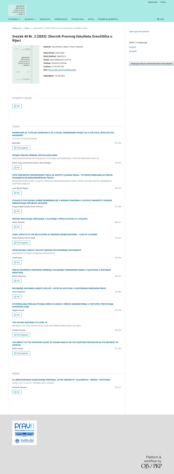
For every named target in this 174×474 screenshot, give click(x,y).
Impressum (45, 19)
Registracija (152, 2)
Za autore (29, 19)
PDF (18, 106)
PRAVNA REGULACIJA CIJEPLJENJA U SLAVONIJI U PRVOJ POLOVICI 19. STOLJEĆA (49, 218)
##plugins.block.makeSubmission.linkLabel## (151, 63)
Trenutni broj (78, 19)
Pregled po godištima (108, 19)
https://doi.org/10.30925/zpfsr (62, 70)
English (132, 47)
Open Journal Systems (139, 31)
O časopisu (13, 19)
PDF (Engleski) (22, 148)
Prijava (163, 2)
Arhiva (91, 19)
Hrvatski (132, 51)
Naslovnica (16, 28)
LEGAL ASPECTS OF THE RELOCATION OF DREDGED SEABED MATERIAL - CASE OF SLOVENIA (54, 234)
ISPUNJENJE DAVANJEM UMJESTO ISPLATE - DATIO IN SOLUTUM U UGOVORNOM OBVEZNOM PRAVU (59, 288)
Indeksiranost (61, 19)
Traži (161, 19)
